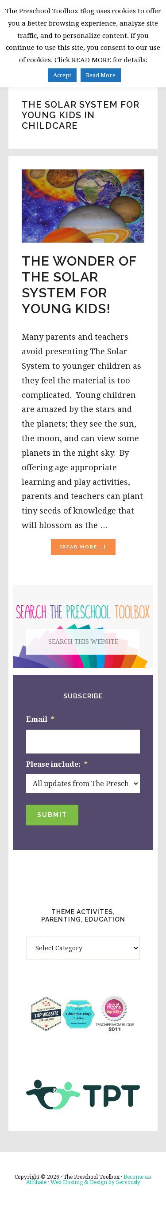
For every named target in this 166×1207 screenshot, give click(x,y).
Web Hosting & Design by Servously (95, 1182)
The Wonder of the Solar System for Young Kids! (79, 284)
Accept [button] (62, 75)
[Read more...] (88, 549)
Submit (52, 814)
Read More (101, 75)
